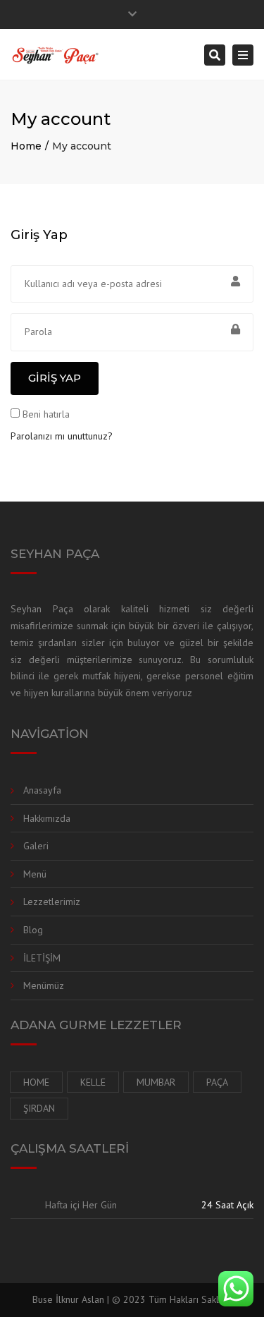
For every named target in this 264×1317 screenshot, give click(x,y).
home (36, 1082)
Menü (34, 874)
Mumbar (156, 1082)
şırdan (39, 1108)
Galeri (36, 845)
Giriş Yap (54, 377)
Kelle (93, 1082)
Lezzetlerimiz (51, 901)
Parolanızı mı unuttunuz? (62, 436)
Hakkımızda (46, 818)
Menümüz (43, 985)
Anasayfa (42, 790)
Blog (33, 929)
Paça (217, 1082)
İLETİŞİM (42, 958)
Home (26, 146)
